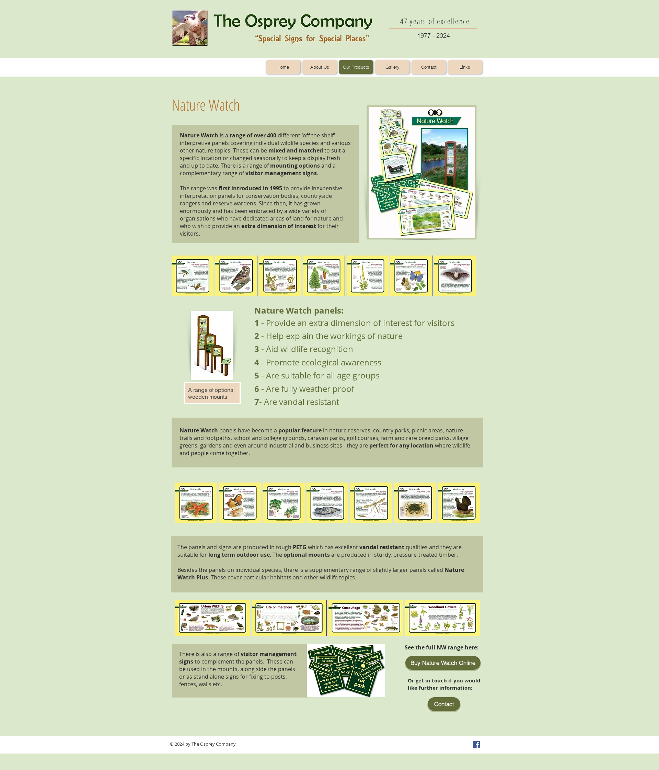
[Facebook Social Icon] (476, 744)
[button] (192, 276)
